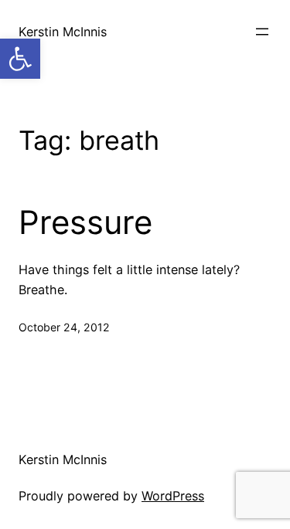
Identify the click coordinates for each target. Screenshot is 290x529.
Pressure (85, 222)
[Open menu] (262, 31)
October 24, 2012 (64, 327)
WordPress (173, 496)
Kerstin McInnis (63, 31)
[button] (20, 59)
